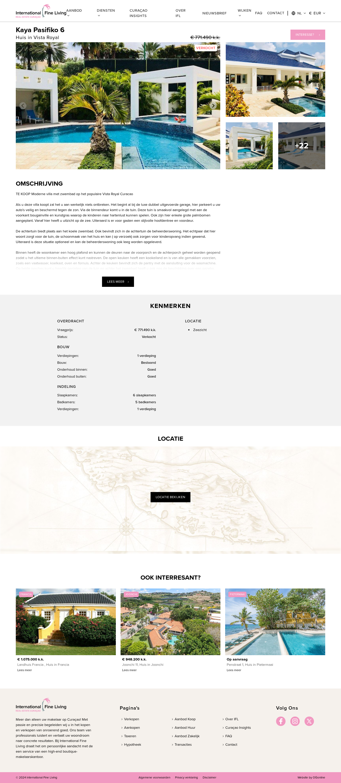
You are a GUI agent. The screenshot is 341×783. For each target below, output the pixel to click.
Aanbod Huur (185, 727)
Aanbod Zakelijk (187, 736)
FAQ (228, 736)
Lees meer (115, 281)
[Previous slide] (22, 105)
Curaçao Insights (238, 727)
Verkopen (131, 719)
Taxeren (130, 736)
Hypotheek (132, 744)
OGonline (319, 777)
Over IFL (232, 719)
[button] (76, 13)
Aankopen (132, 727)
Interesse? (305, 34)
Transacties (183, 744)
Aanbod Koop (185, 719)
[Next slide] (213, 105)
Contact (231, 744)
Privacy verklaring (186, 777)
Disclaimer (209, 777)
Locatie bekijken (170, 497)
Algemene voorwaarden (154, 777)
